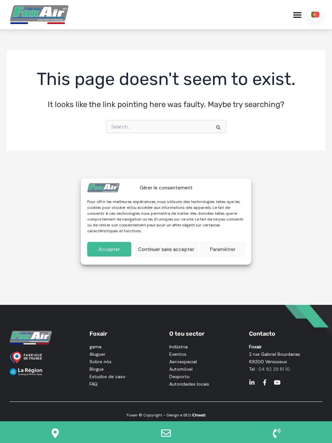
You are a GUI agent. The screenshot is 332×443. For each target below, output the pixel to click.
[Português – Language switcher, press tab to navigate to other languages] (315, 14)
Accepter (109, 249)
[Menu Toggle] (297, 14)
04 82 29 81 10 (274, 369)
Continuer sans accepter (166, 249)
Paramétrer (222, 249)
